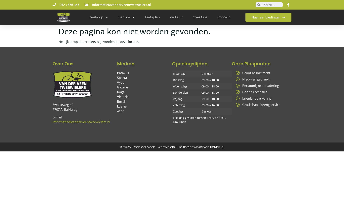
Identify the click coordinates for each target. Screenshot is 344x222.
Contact (223, 17)
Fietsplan (152, 17)
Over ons (200, 17)
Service (124, 17)
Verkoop (96, 17)
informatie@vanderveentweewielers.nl (81, 122)
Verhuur (176, 17)
